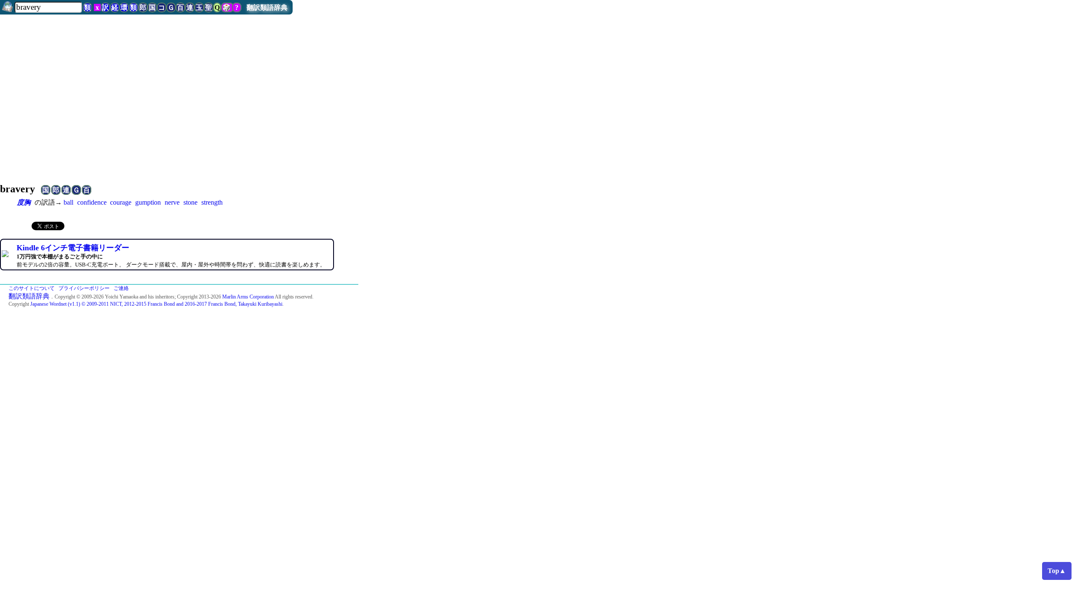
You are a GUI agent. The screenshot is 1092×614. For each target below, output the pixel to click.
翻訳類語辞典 (267, 7)
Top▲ (1057, 570)
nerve (172, 202)
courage (120, 202)
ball (68, 202)
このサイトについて (32, 288)
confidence (92, 202)
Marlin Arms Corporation (248, 297)
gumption (148, 202)
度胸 (24, 202)
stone (190, 202)
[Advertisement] (546, 107)
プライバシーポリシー (84, 288)
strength (212, 202)
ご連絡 (121, 288)
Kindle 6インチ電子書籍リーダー (73, 247)
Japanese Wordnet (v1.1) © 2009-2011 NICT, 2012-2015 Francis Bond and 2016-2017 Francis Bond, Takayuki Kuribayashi (156, 304)
